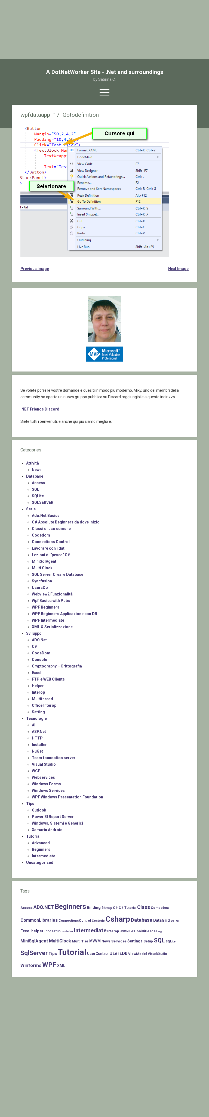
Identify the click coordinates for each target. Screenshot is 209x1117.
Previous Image (34, 268)
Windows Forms (46, 784)
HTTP (37, 738)
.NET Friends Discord (39, 409)
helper (37, 931)
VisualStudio (157, 954)
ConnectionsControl (75, 921)
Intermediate (43, 856)
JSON (124, 931)
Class (143, 907)
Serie (31, 509)
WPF (49, 965)
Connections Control (51, 542)
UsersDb (40, 587)
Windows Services (48, 790)
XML (61, 965)
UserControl (98, 953)
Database (34, 476)
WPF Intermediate (48, 620)
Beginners (41, 849)
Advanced (41, 843)
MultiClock (60, 941)
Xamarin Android (47, 830)
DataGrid (161, 920)
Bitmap (107, 908)
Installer (39, 744)
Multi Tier (80, 941)
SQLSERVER (42, 502)
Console (39, 659)
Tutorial (33, 836)
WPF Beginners (45, 607)
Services (119, 941)
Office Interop (44, 705)
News (37, 470)
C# (34, 646)
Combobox (160, 908)
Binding (94, 907)
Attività (32, 463)
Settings (135, 941)
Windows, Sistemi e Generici (57, 823)
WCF (36, 771)
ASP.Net (39, 731)
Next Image (178, 268)
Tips (30, 803)
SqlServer (34, 953)
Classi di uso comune (51, 528)
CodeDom (41, 653)
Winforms (30, 965)
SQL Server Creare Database (57, 574)
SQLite (38, 496)
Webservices (43, 777)
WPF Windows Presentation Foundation (67, 797)
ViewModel (137, 954)
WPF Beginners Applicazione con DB (64, 614)
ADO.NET (43, 907)
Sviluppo (34, 633)
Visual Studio (44, 764)
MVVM (95, 941)
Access (38, 483)
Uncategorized (39, 862)
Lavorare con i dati (49, 548)
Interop (38, 692)
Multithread (42, 699)
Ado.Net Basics (46, 515)
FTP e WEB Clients (48, 679)
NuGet (37, 751)
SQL (35, 489)
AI (33, 725)
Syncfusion (42, 581)
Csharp (118, 919)
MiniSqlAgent (44, 561)
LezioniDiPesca (142, 931)
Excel (36, 672)
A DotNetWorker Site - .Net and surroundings (104, 72)
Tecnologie (36, 718)
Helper (38, 686)
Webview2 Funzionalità (52, 594)
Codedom (41, 535)
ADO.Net (39, 640)
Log (159, 931)
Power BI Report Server (53, 816)
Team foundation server (53, 758)
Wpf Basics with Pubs (51, 600)
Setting (38, 712)
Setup (148, 941)
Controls (98, 921)
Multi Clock (42, 568)
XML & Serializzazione (52, 627)
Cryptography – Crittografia (57, 666)
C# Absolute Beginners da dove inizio (66, 522)
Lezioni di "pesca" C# (51, 555)
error (175, 920)
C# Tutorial (127, 908)
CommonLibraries (39, 920)
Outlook (39, 810)
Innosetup (52, 931)
